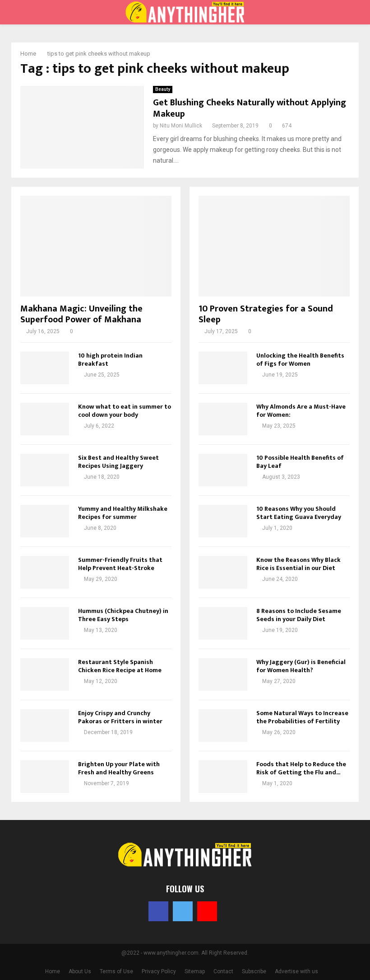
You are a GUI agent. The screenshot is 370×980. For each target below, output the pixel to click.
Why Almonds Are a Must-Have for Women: (301, 410)
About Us (80, 971)
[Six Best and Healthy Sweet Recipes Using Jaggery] (44, 470)
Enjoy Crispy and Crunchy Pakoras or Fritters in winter (120, 717)
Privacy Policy (159, 971)
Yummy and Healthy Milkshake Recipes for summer (122, 513)
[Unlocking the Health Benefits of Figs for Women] (223, 368)
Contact (223, 971)
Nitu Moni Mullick (181, 125)
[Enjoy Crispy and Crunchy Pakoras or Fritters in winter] (44, 725)
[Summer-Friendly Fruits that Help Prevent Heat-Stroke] (44, 572)
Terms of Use (116, 971)
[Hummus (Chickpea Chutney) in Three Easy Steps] (44, 623)
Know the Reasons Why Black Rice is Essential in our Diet (298, 564)
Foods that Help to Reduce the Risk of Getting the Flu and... (301, 768)
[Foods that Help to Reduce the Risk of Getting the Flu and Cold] (223, 776)
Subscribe (254, 971)
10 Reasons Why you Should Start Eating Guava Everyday (298, 513)
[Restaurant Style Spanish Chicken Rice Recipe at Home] (44, 674)
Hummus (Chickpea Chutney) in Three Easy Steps (123, 615)
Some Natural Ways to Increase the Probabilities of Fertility (302, 717)
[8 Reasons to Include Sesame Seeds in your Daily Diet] (223, 623)
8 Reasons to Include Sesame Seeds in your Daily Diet (298, 615)
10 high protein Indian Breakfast (110, 359)
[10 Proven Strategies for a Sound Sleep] (274, 246)
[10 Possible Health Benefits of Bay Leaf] (223, 470)
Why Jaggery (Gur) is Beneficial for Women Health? (301, 666)
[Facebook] (158, 911)
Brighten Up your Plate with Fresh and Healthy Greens (119, 768)
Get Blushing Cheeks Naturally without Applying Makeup (249, 108)
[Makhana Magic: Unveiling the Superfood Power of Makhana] (95, 246)
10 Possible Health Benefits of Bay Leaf (300, 461)
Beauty (162, 89)
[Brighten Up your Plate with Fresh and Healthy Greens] (44, 776)
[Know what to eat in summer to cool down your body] (44, 419)
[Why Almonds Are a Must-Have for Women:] (223, 419)
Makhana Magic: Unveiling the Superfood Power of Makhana (81, 314)
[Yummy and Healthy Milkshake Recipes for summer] (44, 521)
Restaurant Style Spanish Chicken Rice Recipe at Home (120, 666)
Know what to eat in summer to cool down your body (124, 410)
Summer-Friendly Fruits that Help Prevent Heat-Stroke (120, 564)
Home (52, 971)
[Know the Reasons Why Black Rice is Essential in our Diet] (223, 572)
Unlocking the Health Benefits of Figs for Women (300, 359)
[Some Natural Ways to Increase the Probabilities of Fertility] (223, 725)
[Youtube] (207, 911)
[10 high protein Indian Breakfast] (44, 368)
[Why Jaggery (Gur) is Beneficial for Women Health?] (223, 674)
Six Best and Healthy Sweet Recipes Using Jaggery (118, 461)
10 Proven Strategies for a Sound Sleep (266, 314)
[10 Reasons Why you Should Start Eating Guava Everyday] (223, 521)
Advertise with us (296, 971)
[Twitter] (183, 911)
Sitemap (195, 971)
